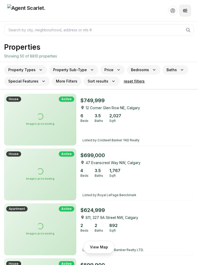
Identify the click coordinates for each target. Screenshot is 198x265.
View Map (99, 247)
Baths (172, 70)
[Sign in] (172, 10)
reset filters (134, 81)
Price (108, 70)
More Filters (66, 81)
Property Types (22, 70)
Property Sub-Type (70, 70)
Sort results (98, 81)
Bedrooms (140, 70)
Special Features (23, 81)
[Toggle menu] (185, 10)
